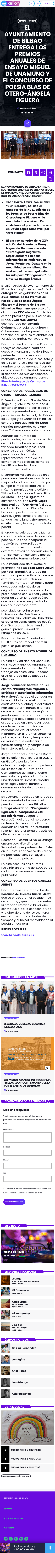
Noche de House (14, 1252)
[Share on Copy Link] (50, 179)
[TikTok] (16, 1539)
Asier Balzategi (21, 1394)
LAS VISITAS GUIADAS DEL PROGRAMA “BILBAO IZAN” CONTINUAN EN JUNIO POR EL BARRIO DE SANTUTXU (27, 1083)
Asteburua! (19, 1301)
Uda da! (17, 1324)
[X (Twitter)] (11, 1539)
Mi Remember (21, 1313)
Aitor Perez (19, 1371)
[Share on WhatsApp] (43, 172)
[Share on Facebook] (28, 172)
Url (4, 1173)
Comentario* (8, 1129)
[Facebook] (26, 1539)
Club (6, 1246)
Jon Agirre (18, 1359)
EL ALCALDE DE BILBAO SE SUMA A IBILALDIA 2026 (24, 1025)
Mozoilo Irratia (19, 958)
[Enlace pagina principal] (10, 3)
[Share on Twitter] (36, 172)
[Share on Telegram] (50, 172)
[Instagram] (21, 1539)
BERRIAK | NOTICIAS (27, 21)
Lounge (16, 1278)
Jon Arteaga (20, 1382)
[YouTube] (6, 1539)
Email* (6, 1160)
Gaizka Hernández (24, 1348)
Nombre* (6, 1147)
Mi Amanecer (20, 1290)
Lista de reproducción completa (15, 1476)
